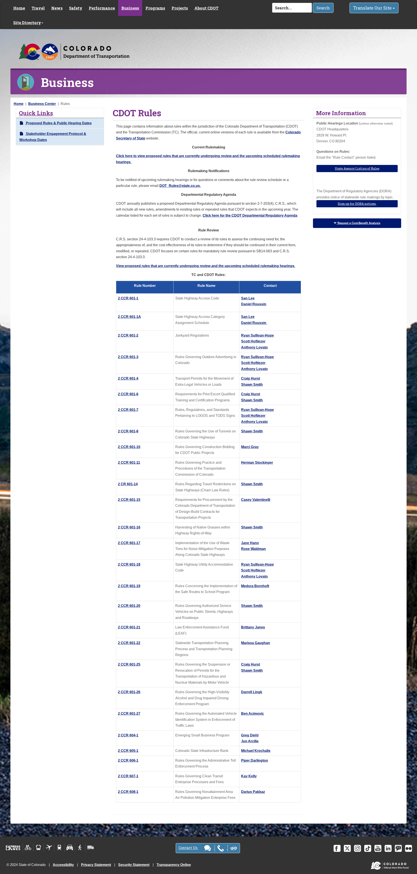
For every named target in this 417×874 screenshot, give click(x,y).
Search (323, 7)
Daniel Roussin (253, 304)
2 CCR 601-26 (129, 692)
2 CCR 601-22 (129, 643)
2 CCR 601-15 (129, 500)
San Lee (248, 298)
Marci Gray (250, 447)
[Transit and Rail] (38, 847)
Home (19, 8)
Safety (75, 8)
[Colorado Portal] (390, 864)
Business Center (42, 104)
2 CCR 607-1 (128, 776)
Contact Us (188, 848)
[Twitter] (347, 848)
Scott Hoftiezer (253, 341)
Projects (180, 8)
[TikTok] (367, 848)
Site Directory (27, 22)
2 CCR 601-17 (129, 543)
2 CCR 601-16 (129, 527)
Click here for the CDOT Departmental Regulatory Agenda (250, 215)
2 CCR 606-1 (128, 760)
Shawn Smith (252, 384)
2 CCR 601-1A (129, 317)
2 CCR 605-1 (128, 751)
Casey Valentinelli (255, 500)
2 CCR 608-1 (128, 792)
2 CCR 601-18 (129, 564)
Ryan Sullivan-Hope (257, 335)
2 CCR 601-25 (129, 664)
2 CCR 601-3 (128, 357)
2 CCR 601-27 (129, 713)
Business (130, 8)
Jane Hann (250, 543)
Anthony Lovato (254, 347)
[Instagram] (357, 848)
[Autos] (70, 847)
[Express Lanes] (13, 847)
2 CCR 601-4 (128, 378)
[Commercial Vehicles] (90, 847)
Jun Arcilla (249, 741)
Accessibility (63, 865)
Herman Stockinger (257, 462)
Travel (38, 8)
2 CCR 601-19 (129, 586)
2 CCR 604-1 (128, 735)
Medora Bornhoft (255, 586)
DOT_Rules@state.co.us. (180, 186)
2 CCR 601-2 (128, 335)
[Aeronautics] (49, 847)
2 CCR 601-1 (128, 298)
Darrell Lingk (251, 692)
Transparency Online (174, 865)
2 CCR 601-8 (128, 431)
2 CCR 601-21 (129, 627)
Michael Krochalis (255, 751)
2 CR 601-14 (128, 484)
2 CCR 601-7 (128, 410)
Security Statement (133, 865)
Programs (155, 8)
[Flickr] (408, 848)
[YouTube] (378, 848)
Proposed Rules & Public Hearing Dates (58, 123)
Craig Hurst (250, 378)
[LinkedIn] (388, 848)
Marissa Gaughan (255, 643)
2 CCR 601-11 (129, 462)
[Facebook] (337, 848)
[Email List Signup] (398, 848)
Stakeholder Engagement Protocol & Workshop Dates (52, 136)
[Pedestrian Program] (80, 847)
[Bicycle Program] (28, 847)
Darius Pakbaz (253, 792)
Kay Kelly (249, 776)
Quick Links (36, 113)
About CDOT (206, 8)
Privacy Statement (96, 865)
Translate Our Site (373, 8)
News (57, 8)
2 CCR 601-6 (128, 394)
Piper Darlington (254, 760)
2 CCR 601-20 (129, 606)
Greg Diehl (249, 735)
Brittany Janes (253, 627)
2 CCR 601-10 (129, 447)
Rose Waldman (253, 549)
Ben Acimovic (252, 713)
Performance (102, 8)
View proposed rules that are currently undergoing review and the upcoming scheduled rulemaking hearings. (205, 266)
